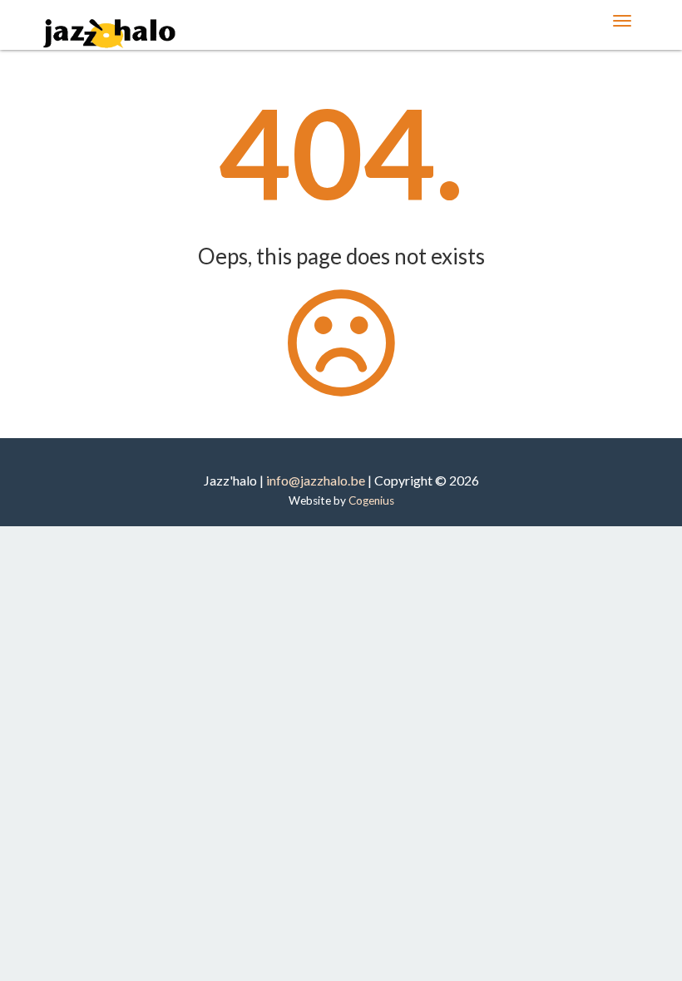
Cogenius (371, 500)
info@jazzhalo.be (315, 480)
